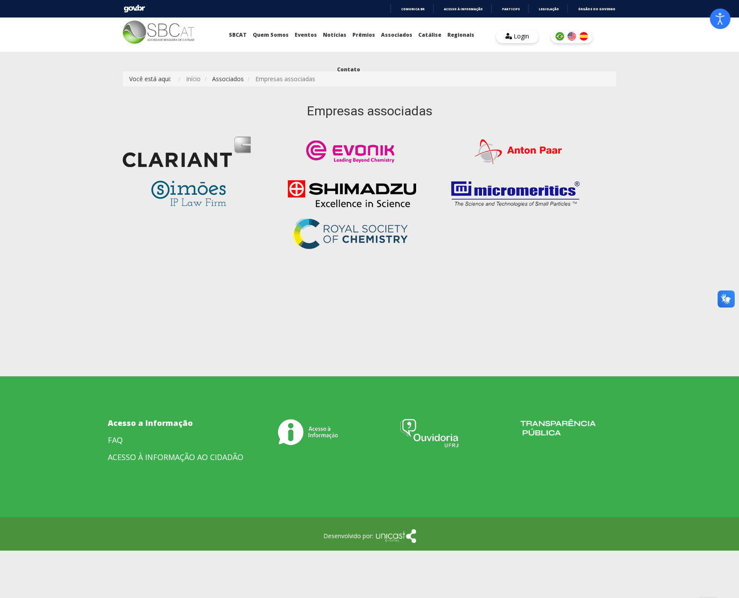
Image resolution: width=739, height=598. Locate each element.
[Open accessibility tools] (720, 19)
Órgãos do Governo (596, 9)
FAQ (115, 440)
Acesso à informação (463, 9)
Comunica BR (413, 9)
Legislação (549, 9)
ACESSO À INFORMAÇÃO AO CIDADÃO (175, 457)
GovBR (134, 9)
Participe (511, 9)
